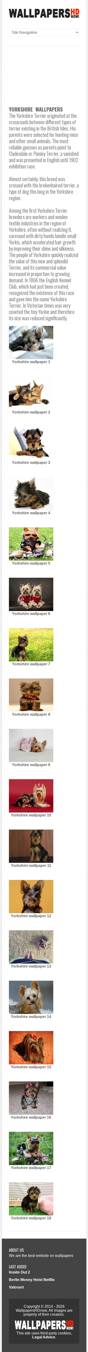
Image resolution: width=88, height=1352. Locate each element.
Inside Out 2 (19, 1272)
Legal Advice (43, 1337)
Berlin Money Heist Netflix (32, 1280)
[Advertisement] (44, 72)
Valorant (16, 1287)
